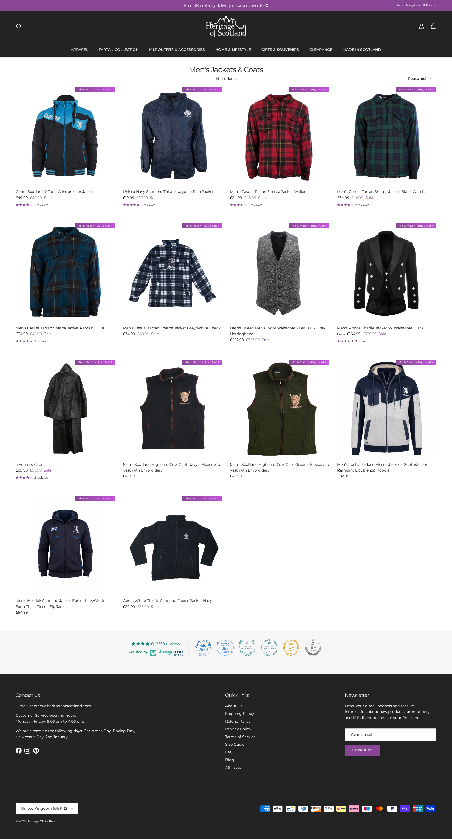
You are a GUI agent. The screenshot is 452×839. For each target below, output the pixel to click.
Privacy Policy (238, 729)
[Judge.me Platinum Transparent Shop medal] (269, 647)
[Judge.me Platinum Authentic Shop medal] (247, 647)
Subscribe (362, 750)
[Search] (19, 26)
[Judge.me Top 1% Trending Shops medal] (291, 647)
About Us (233, 706)
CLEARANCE (320, 49)
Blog (229, 759)
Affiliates (233, 767)
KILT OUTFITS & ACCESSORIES (177, 49)
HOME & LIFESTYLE (233, 49)
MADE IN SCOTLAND (362, 49)
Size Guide (234, 744)
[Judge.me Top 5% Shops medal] (313, 647)
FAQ (229, 752)
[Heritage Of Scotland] (226, 26)
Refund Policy (238, 721)
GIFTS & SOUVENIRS (280, 49)
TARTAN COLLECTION (119, 49)
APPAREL (79, 49)
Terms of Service (240, 736)
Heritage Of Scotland (41, 821)
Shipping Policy (239, 713)
